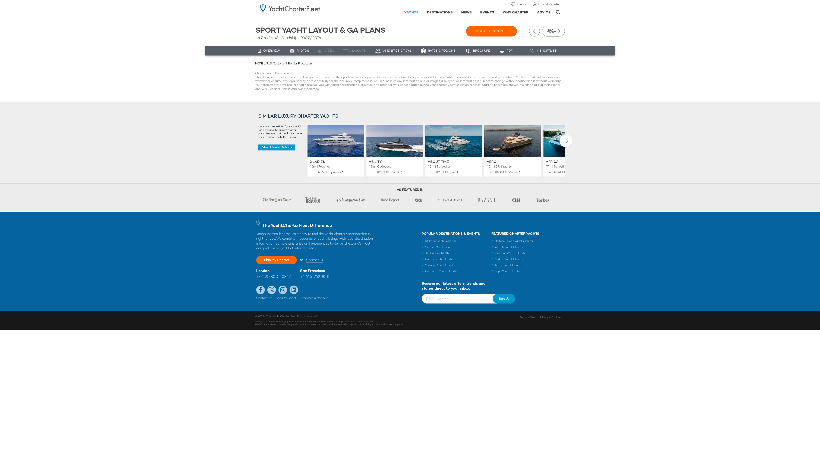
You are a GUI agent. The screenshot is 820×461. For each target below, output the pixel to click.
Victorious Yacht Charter (511, 253)
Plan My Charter (276, 260)
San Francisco (312, 270)
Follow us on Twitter (271, 290)
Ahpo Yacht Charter (508, 271)
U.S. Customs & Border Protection (289, 63)
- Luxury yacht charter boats (303, 8)
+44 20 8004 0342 (273, 276)
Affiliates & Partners (314, 298)
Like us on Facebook (260, 290)
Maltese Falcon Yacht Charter (514, 241)
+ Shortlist (546, 51)
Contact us (314, 260)
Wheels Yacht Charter (509, 247)
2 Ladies (317, 161)
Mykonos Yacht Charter (440, 265)
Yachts (411, 12)
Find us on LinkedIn (294, 290)
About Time (438, 161)
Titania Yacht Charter (508, 265)
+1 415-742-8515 (315, 276)
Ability (375, 161)
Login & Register (549, 4)
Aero (491, 161)
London (262, 270)
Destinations (440, 12)
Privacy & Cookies (550, 317)
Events (487, 12)
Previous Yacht (534, 31)
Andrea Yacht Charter (509, 259)
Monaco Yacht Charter (440, 247)
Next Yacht (551, 31)
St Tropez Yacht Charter (440, 241)
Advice (544, 12)
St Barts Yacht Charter (440, 253)
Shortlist (522, 4)
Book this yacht (491, 31)
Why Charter (516, 12)
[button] (565, 140)
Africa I (553, 161)
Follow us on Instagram (282, 290)
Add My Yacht (286, 298)
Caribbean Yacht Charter (441, 271)
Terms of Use (527, 317)
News (466, 12)
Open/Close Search (558, 12)
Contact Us (264, 298)
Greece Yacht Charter (439, 259)
